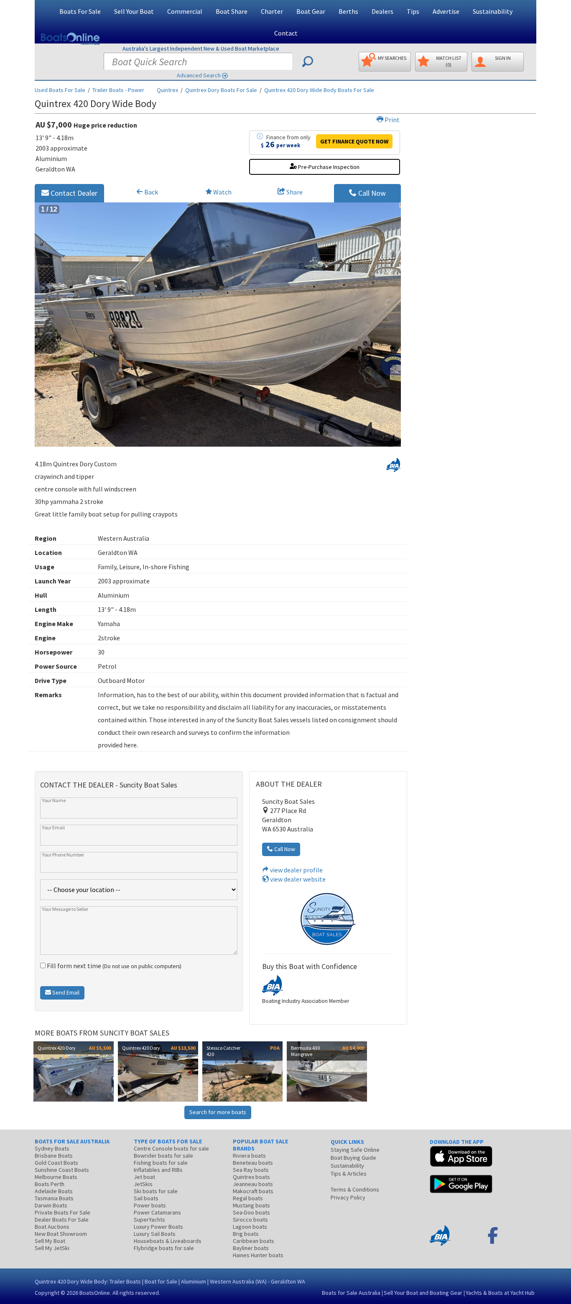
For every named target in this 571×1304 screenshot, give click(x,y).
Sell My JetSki (52, 1248)
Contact (286, 33)
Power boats (150, 1205)
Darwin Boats (51, 1205)
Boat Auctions (52, 1226)
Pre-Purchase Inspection (328, 167)
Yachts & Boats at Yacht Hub (500, 1292)
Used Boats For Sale (60, 90)
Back (150, 192)
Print (391, 119)
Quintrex (167, 90)
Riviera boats (249, 1155)
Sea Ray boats (251, 1170)
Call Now (371, 193)
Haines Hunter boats (258, 1255)
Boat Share (231, 11)
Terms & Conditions (355, 1189)
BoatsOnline (94, 1292)
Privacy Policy (348, 1197)
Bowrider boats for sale (163, 1155)
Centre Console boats (171, 1148)
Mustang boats (251, 1205)
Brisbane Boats (54, 1155)
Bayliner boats (251, 1248)
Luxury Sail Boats (155, 1234)
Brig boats (246, 1234)
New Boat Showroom (61, 1234)
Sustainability (492, 11)
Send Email (65, 992)
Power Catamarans (157, 1212)
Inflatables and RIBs (158, 1170)
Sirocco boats (250, 1219)
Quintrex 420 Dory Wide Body (319, 90)
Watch (222, 192)
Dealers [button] (382, 11)
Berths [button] (348, 11)
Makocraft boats (253, 1191)
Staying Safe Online (355, 1149)
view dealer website (297, 879)
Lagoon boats (250, 1226)
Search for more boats (217, 1112)
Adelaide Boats (54, 1191)
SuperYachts (149, 1219)
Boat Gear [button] (310, 11)
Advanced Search (199, 75)
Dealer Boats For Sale (62, 1219)
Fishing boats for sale (161, 1162)
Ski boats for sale (156, 1191)
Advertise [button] (446, 11)
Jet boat (144, 1177)
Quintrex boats (251, 1177)
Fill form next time (113, 965)
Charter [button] (272, 11)
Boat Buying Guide (353, 1157)
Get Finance (354, 141)
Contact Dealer (73, 193)
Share (294, 192)
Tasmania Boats (54, 1198)
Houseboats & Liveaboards (167, 1241)
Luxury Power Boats (158, 1226)
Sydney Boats (52, 1148)
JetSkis (143, 1184)
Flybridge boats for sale (164, 1248)
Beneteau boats (253, 1162)
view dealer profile (296, 870)
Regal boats (248, 1198)
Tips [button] (413, 11)
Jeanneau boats (253, 1184)
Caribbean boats (253, 1241)
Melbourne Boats (56, 1177)
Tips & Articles (349, 1173)
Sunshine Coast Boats (62, 1170)
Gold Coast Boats (56, 1162)
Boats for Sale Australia (351, 1292)
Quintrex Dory (221, 90)
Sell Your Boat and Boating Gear (423, 1292)
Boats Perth (49, 1184)
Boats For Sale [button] (80, 11)
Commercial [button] (184, 11)
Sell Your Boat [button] (134, 11)
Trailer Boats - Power (118, 90)
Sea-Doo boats (251, 1212)
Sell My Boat (50, 1241)
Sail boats (146, 1198)
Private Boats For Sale (62, 1212)
